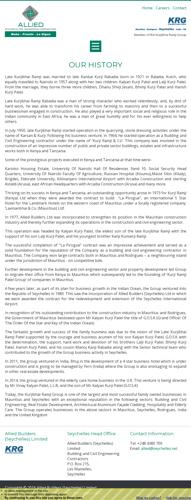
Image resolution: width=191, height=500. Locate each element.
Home (147, 7)
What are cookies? (148, 498)
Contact (179, 7)
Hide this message (178, 498)
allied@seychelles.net (159, 448)
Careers (163, 7)
